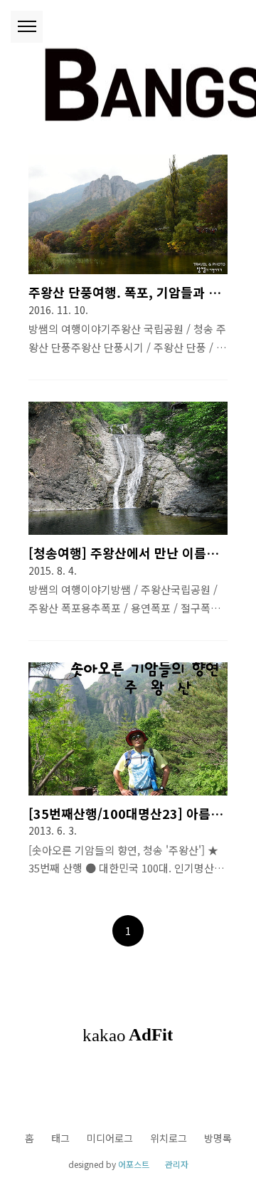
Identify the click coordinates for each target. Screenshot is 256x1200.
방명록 (218, 1138)
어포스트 (133, 1164)
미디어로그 (110, 1138)
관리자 (176, 1164)
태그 (60, 1138)
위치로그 (168, 1138)
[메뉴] (27, 27)
